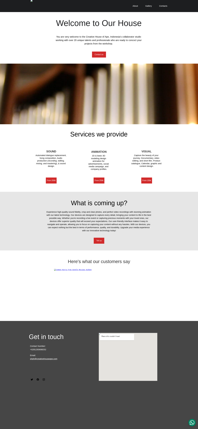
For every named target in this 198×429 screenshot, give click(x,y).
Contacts (163, 6)
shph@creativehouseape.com (43, 359)
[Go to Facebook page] (38, 379)
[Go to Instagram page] (44, 379)
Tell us (99, 241)
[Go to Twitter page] (32, 379)
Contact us (99, 54)
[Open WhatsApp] (192, 422)
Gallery (148, 6)
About (135, 6)
